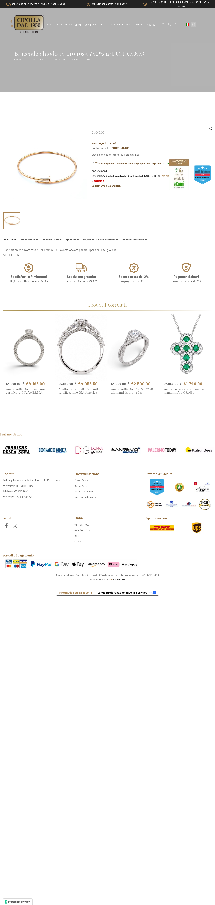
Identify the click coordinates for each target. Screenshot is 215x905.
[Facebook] (11, 22)
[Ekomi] (179, 189)
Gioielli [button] (97, 24)
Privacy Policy (81, 480)
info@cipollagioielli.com (21, 485)
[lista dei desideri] (175, 24)
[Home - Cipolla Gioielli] (29, 24)
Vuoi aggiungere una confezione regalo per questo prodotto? (136, 163)
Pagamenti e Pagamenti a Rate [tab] (101, 239)
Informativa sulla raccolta (75, 592)
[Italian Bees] (199, 450)
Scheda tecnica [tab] (29, 239)
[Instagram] (11, 26)
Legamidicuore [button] (83, 24)
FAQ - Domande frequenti (86, 497)
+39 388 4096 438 (24, 497)
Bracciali (123, 176)
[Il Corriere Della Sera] (16, 450)
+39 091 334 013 (119, 148)
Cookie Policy (80, 486)
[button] (163, 24)
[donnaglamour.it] (89, 450)
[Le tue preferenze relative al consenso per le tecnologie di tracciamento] (17, 902)
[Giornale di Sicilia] (52, 450)
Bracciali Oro (132, 176)
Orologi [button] (151, 24)
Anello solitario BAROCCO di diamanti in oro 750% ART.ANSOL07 (132, 391)
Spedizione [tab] (72, 239)
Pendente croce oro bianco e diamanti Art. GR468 (183, 391)
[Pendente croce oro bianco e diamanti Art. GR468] (186, 347)
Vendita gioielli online (111, 176)
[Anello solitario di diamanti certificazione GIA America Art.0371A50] (81, 347)
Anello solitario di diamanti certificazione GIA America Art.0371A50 (78, 391)
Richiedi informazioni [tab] (134, 239)
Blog (76, 535)
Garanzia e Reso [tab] (52, 239)
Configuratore (112, 24)
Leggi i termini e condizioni (106, 185)
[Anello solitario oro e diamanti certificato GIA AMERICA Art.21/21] (29, 347)
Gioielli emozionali (82, 530)
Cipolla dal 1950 (63, 24)
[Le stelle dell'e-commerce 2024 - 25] (157, 487)
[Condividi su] (210, 129)
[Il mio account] (169, 24)
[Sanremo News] (126, 450)
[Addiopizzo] (154, 504)
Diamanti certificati (134, 24)
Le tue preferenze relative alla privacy (122, 592)
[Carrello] (181, 24)
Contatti (78, 541)
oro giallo (166, 175)
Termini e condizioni (83, 491)
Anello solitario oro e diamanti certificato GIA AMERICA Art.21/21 (28, 391)
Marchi (153, 176)
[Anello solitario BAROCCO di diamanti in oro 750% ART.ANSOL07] (134, 347)
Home (49, 24)
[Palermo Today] (162, 450)
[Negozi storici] (202, 487)
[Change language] (187, 24)
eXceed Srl (119, 579)
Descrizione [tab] (10, 239)
